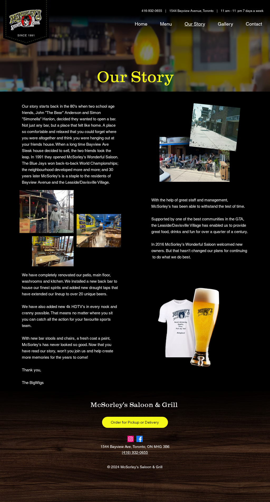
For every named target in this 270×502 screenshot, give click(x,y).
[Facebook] (139, 439)
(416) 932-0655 (135, 452)
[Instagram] (130, 439)
